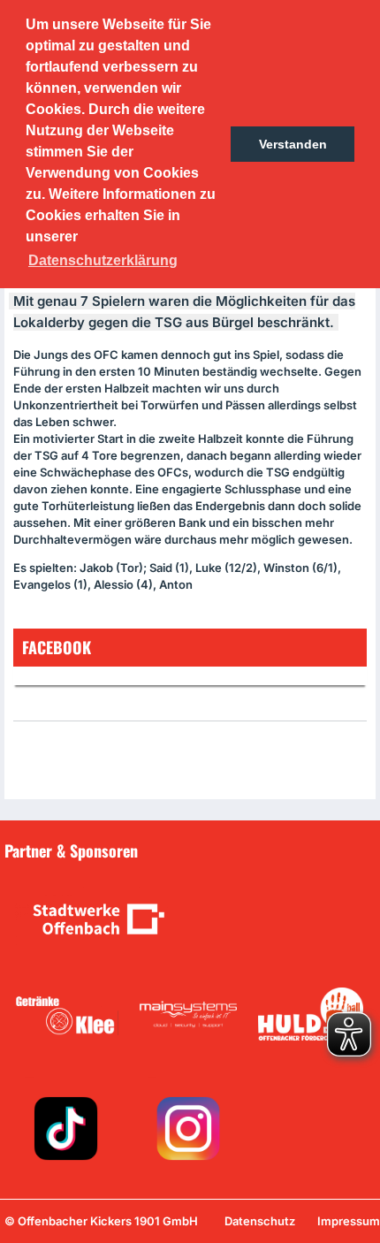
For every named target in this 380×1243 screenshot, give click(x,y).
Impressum (348, 1221)
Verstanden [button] (293, 144)
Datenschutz (259, 1221)
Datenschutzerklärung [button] (103, 260)
